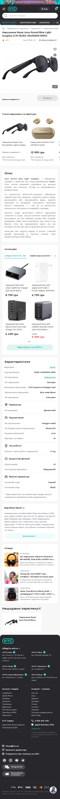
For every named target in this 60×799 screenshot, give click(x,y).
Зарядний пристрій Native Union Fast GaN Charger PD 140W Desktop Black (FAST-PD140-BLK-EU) (15, 327)
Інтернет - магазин (40, 689)
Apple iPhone (7, 696)
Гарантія (34, 698)
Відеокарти (6, 707)
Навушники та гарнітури (17, 28)
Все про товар (9, 22)
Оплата (34, 704)
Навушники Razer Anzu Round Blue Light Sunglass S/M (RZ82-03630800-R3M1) (14, 143)
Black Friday (36, 715)
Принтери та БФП (9, 712)
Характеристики (28, 22)
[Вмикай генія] (30, 2)
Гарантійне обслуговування (13, 725)
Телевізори (6, 704)
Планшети (6, 701)
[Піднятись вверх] (53, 782)
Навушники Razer (51, 28)
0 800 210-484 (42, 721)
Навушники (36, 28)
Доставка (35, 701)
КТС (3, 28)
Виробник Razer (13, 508)
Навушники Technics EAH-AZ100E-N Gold (43, 143)
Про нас (34, 693)
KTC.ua (12, 9)
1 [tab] (30, 341)
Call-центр (35, 729)
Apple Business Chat (44, 725)
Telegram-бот (17, 767)
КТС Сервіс (8, 721)
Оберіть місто (10, 648)
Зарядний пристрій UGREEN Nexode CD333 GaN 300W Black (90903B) (42, 327)
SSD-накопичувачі (9, 710)
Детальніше (28, 536)
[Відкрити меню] (4, 9)
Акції (33, 696)
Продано (47, 98)
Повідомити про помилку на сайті (22, 754)
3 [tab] (36, 341)
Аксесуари (44, 22)
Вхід (46, 9)
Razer (53, 367)
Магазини (35, 710)
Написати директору (16, 750)
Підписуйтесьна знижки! (17, 774)
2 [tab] (34, 341)
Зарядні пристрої (15, 256)
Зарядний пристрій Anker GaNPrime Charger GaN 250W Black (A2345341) (16, 288)
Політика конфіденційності (42, 712)
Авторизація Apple (9, 727)
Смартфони (7, 693)
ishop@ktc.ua (12, 746)
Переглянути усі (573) (29, 347)
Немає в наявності (48, 40)
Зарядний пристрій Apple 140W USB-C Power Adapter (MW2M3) (43, 288)
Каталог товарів (10, 689)
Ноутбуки (6, 698)
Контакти (35, 707)
